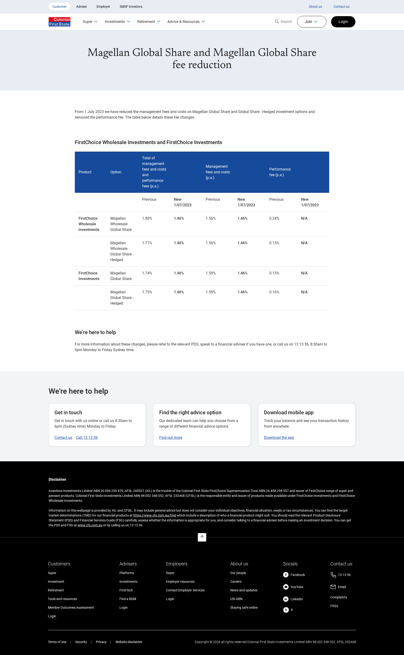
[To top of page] (202, 537)
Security (81, 642)
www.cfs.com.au (90, 525)
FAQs (334, 606)
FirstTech (126, 590)
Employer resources (180, 581)
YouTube (297, 587)
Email (342, 587)
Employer (103, 6)
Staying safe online (244, 607)
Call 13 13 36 (87, 437)
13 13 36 (344, 575)
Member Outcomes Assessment (71, 607)
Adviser (81, 6)
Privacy (101, 642)
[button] (311, 22)
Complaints (338, 597)
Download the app (279, 437)
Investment (56, 581)
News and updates (243, 590)
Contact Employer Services (185, 590)
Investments (128, 581)
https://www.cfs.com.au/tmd (154, 515)
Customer (59, 6)
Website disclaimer (128, 642)
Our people (238, 573)
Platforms (126, 573)
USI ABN (236, 599)
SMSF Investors (131, 6)
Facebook (298, 575)
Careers (236, 581)
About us (315, 6)
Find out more (170, 437)
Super (52, 573)
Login (52, 616)
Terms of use (57, 642)
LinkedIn (297, 599)
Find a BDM (127, 599)
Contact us (342, 6)
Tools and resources (62, 599)
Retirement (56, 590)
